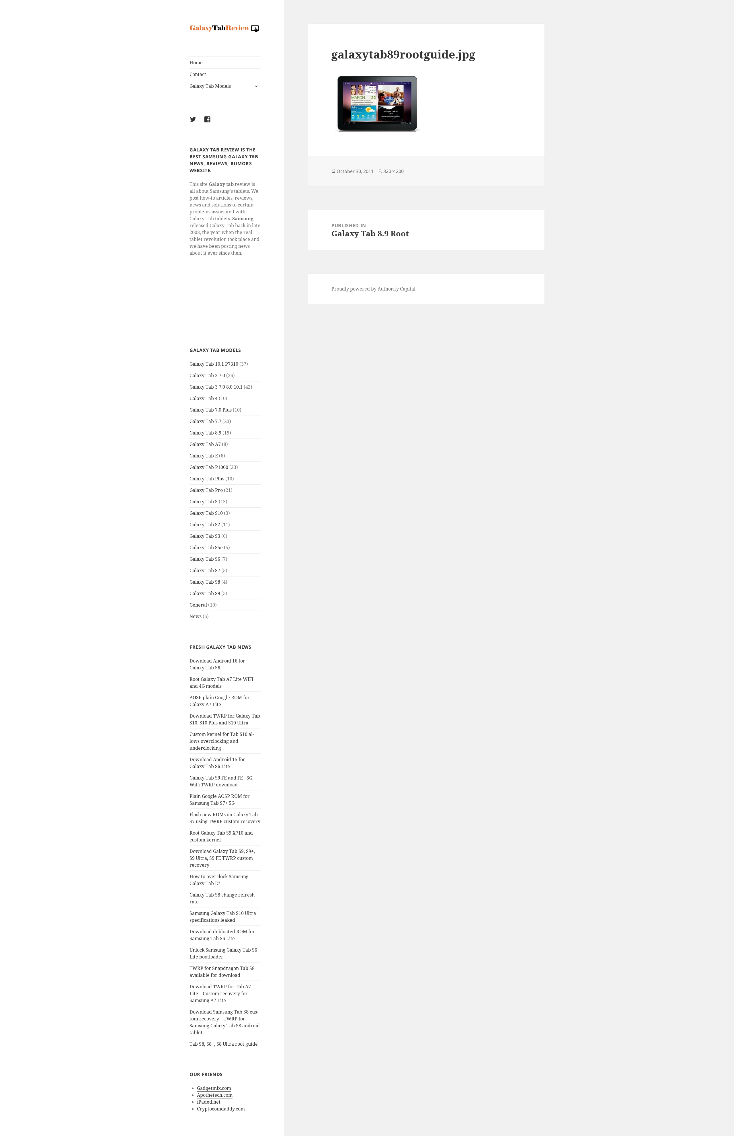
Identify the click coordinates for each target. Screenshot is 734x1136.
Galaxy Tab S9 (205, 593)
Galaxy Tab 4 (204, 398)
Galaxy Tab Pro (206, 490)
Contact (198, 74)
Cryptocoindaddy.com (221, 1109)
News (196, 616)
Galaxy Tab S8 (205, 582)
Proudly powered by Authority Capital (373, 289)
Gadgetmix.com (214, 1088)
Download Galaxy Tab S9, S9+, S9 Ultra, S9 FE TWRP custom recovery (222, 858)
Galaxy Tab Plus (207, 479)
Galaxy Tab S (204, 501)
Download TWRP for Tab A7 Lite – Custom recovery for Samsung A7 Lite (220, 993)
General (198, 605)
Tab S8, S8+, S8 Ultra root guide (224, 1044)
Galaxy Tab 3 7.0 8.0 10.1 (216, 387)
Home (196, 62)
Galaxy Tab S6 (205, 559)
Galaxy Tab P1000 (209, 467)
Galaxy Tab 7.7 (205, 421)
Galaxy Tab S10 (206, 513)
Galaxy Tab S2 (205, 524)
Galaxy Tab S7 (205, 570)
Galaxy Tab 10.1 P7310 (214, 364)
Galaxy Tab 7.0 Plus (211, 410)
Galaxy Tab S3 (205, 536)
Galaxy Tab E (204, 456)
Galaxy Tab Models (210, 86)
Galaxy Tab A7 (205, 444)
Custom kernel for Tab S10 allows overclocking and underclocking (222, 741)
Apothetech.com (215, 1095)
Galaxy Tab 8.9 (205, 433)
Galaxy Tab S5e (206, 547)
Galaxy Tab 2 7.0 (207, 375)
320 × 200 (393, 171)
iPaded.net (208, 1102)
